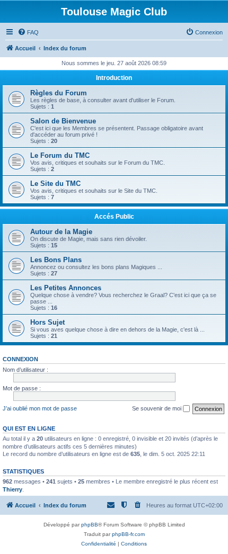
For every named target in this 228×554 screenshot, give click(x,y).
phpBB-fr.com (128, 534)
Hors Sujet (47, 322)
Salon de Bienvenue (63, 121)
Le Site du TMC (55, 183)
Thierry (12, 489)
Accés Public (114, 216)
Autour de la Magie (61, 232)
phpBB (89, 525)
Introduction (114, 78)
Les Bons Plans (56, 260)
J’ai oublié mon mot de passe (40, 408)
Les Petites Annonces (65, 288)
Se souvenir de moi (157, 408)
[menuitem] (28, 32)
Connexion (20, 359)
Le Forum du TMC (60, 155)
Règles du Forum (58, 93)
